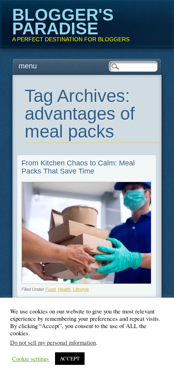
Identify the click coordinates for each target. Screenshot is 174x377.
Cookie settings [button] (30, 358)
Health (64, 289)
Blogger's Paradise (63, 21)
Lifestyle (81, 289)
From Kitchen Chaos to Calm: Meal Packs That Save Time (78, 167)
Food (50, 289)
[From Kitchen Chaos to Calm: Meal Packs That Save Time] (86, 282)
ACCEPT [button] (70, 358)
